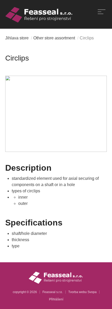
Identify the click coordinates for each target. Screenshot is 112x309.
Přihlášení (56, 299)
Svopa (92, 292)
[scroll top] (100, 297)
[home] (39, 14)
